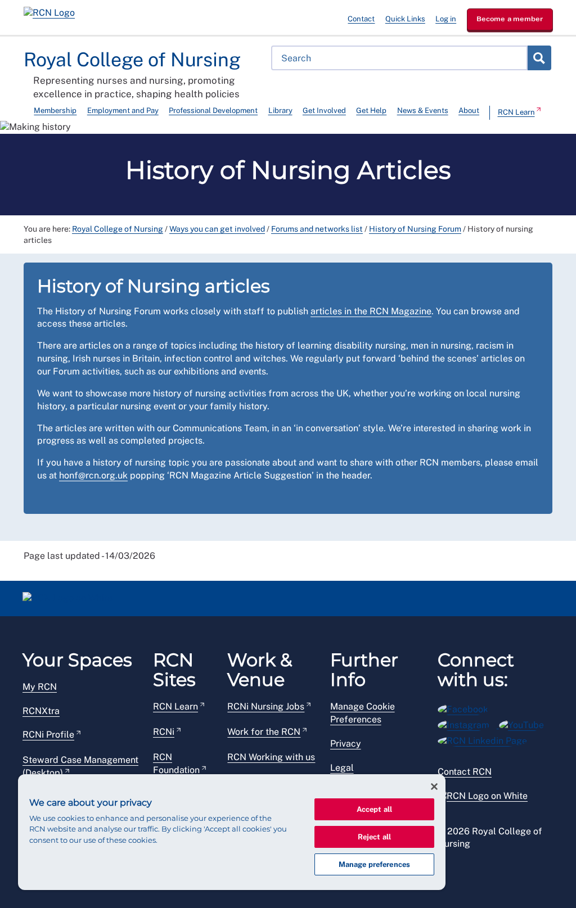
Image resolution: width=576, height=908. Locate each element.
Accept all (374, 809)
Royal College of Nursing (117, 228)
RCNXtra (41, 711)
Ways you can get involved (217, 228)
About (468, 110)
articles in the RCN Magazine (370, 311)
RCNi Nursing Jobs (265, 706)
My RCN (39, 686)
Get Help (371, 110)
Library (280, 110)
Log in (445, 19)
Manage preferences (374, 864)
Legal (342, 767)
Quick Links (405, 19)
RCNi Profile (48, 734)
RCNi (163, 731)
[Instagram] (468, 723)
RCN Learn (516, 112)
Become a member (509, 18)
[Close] (434, 786)
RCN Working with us (271, 757)
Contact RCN (465, 771)
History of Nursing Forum (415, 228)
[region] (232, 832)
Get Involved (324, 110)
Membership (55, 110)
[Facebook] (467, 707)
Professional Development (213, 110)
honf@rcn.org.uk (93, 475)
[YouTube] (525, 723)
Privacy (345, 743)
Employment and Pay (123, 110)
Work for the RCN (263, 731)
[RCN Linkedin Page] (486, 739)
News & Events (422, 110)
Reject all (374, 837)
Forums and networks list (317, 228)
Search (538, 58)
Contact (361, 19)
